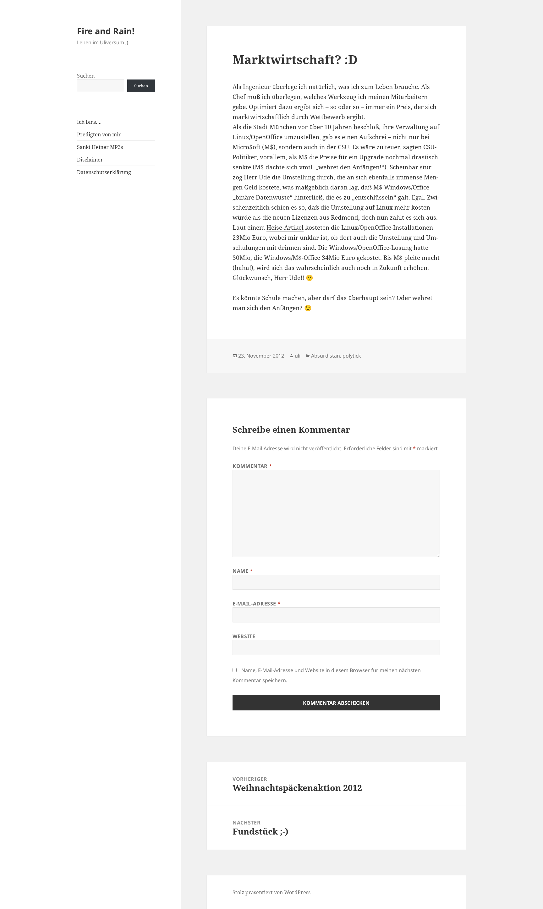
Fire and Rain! (105, 31)
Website (244, 636)
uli (297, 355)
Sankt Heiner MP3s (100, 147)
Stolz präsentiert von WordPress (271, 892)
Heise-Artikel (285, 227)
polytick (352, 355)
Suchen (86, 75)
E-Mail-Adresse (257, 603)
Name (243, 570)
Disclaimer (90, 159)
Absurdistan (325, 355)
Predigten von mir (99, 134)
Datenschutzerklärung (104, 172)
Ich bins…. (89, 121)
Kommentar (252, 466)
